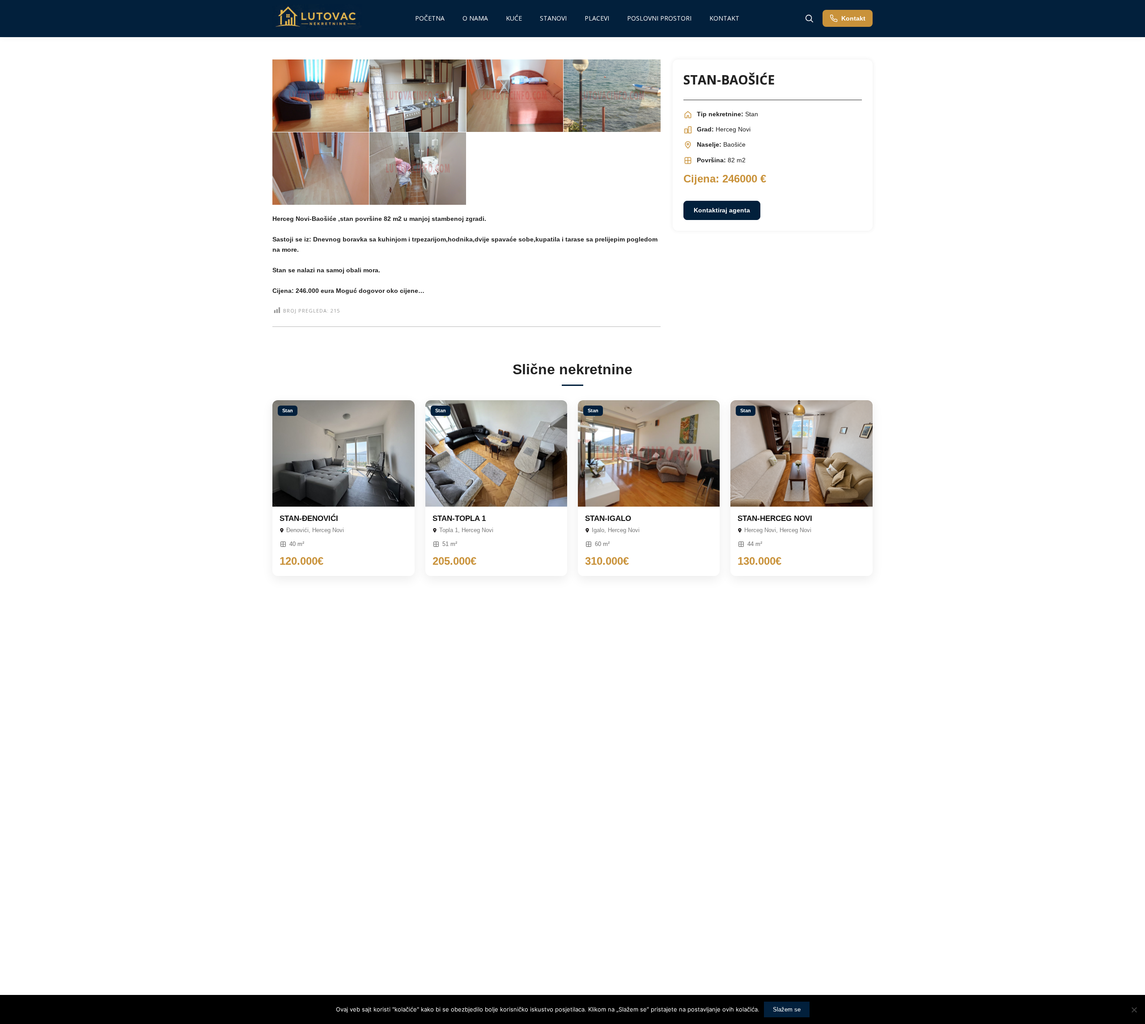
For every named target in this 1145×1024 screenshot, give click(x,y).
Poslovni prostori (659, 18)
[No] (1133, 1009)
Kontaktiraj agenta (722, 210)
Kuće (514, 18)
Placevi (597, 18)
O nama (475, 18)
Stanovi (553, 18)
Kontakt (724, 18)
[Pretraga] (809, 18)
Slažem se (787, 1009)
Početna (430, 18)
